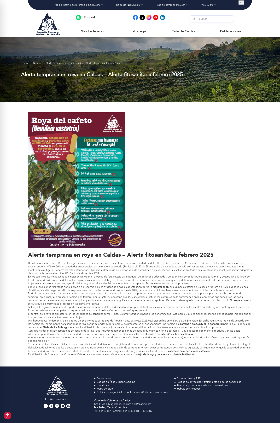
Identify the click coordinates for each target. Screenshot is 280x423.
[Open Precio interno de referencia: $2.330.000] (102, 5)
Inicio (26, 63)
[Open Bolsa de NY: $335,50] (142, 5)
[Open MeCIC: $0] (215, 5)
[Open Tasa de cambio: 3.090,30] (186, 5)
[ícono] (142, 17)
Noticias (37, 63)
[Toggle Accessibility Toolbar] (7, 415)
